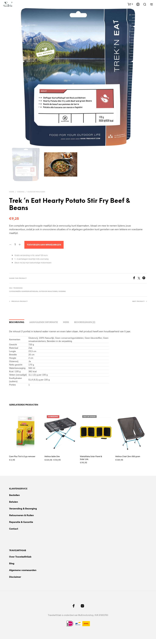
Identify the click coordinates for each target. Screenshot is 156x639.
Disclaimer (15, 576)
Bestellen (14, 495)
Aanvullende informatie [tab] (43, 322)
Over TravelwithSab (20, 556)
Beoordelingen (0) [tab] (84, 322)
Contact (13, 528)
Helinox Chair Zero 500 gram (127, 456)
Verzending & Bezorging (23, 508)
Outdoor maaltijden (36, 192)
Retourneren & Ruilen (21, 515)
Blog (11, 563)
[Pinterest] (144, 278)
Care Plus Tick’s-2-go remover (22, 456)
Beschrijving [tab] (16, 322)
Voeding (20, 192)
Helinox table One (52, 456)
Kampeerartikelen (29, 291)
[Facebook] (135, 278)
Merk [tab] (66, 322)
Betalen (13, 501)
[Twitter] (140, 278)
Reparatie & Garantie (21, 521)
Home (11, 192)
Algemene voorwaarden (22, 570)
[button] (130, 4)
